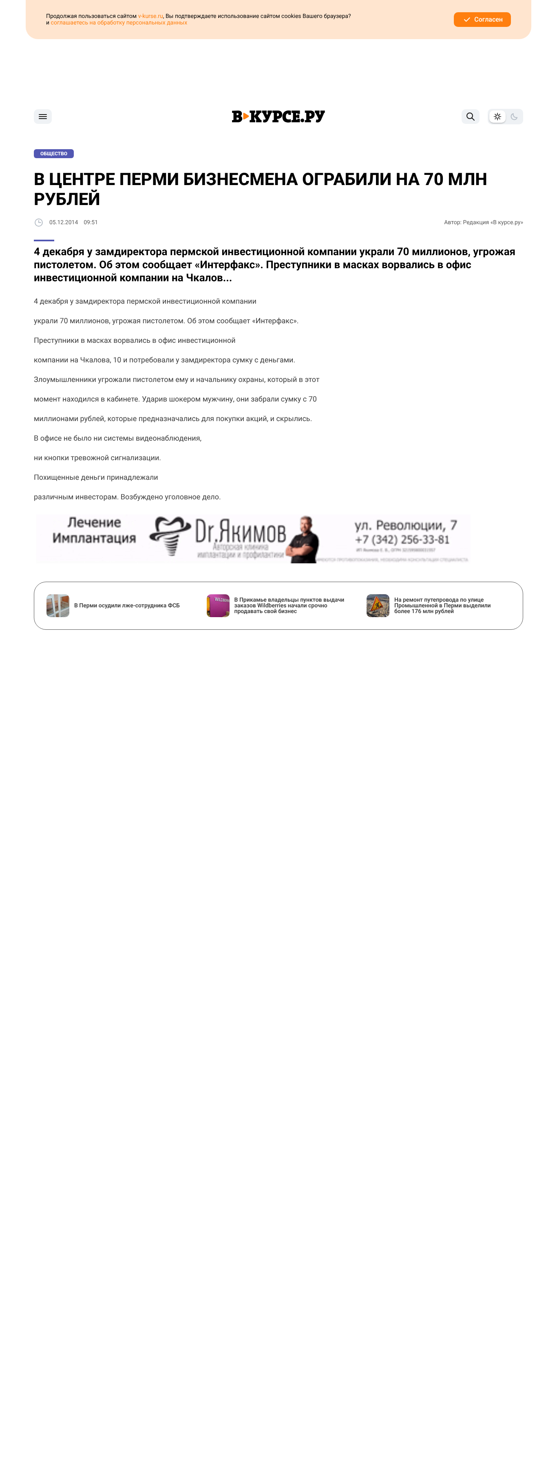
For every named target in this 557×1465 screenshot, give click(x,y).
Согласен (488, 19)
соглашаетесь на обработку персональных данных (119, 23)
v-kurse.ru (150, 16)
